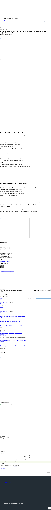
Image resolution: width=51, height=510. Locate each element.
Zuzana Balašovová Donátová (5, 261)
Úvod (0, 27)
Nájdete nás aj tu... (3, 468)
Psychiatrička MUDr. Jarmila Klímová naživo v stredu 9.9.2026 (11, 325)
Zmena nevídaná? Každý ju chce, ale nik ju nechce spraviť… (10, 321)
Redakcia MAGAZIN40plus (3, 34)
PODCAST (1, 307)
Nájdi (8, 437)
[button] (47, 25)
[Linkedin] (47, 18)
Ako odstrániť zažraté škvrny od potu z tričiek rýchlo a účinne (42, 290)
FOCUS (1, 298)
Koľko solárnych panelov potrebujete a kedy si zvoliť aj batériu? (11, 329)
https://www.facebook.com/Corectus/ (7, 271)
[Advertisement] (22, 175)
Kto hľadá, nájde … (3, 436)
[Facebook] (46, 18)
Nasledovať (48, 472)
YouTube (15, 466)
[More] (24, 36)
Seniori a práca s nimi (4, 27)
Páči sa (49, 470)
